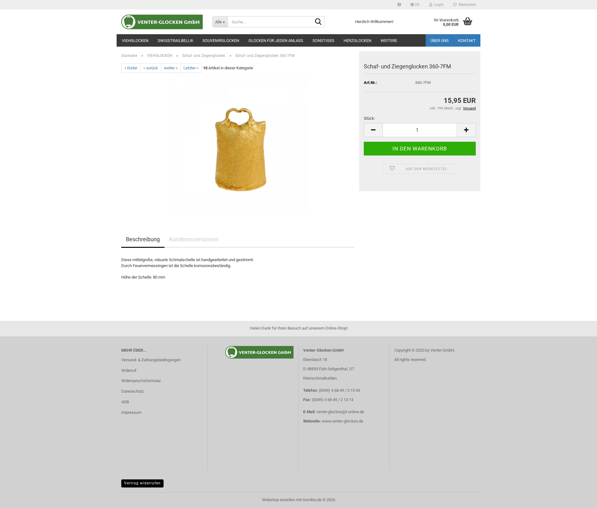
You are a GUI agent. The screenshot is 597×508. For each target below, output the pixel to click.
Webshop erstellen (278, 499)
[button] (415, 4)
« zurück (150, 68)
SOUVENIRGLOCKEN (220, 40)
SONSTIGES (323, 40)
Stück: (369, 118)
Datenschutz (132, 391)
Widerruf (129, 370)
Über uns (439, 40)
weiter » (171, 68)
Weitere (389, 40)
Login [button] (438, 4)
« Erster (130, 68)
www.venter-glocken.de (342, 421)
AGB (125, 401)
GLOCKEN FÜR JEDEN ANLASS (275, 40)
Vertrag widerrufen (142, 483)
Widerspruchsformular (141, 380)
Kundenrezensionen (194, 239)
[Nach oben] (580, 498)
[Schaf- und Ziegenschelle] (238, 142)
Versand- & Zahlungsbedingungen (151, 360)
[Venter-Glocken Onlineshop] (162, 21)
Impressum (131, 412)
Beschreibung (143, 239)
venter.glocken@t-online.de (340, 411)
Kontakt (467, 40)
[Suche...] (318, 22)
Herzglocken (357, 40)
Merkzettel (466, 4)
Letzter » (190, 68)
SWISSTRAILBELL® (175, 40)
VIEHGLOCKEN (135, 40)
